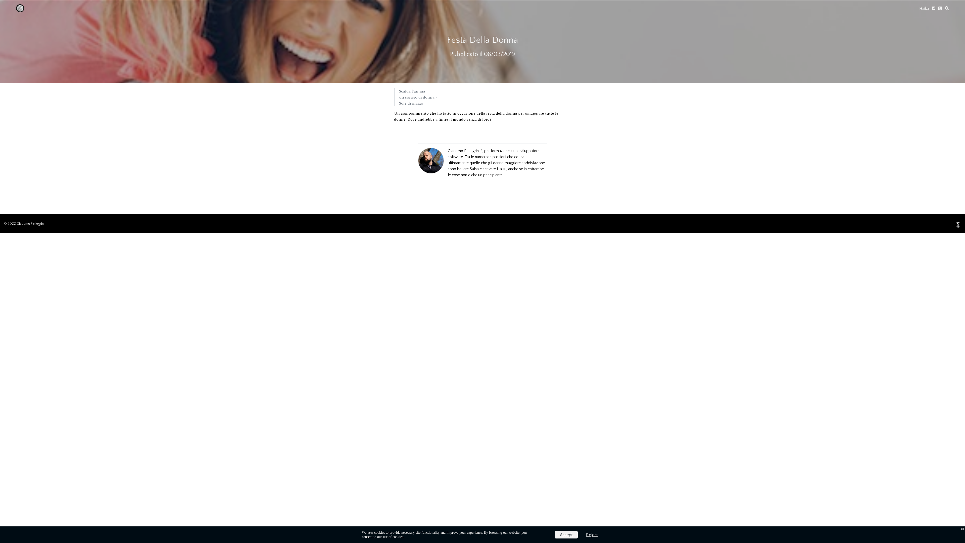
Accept (566, 534)
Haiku (924, 8)
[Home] (20, 11)
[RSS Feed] (940, 8)
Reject (592, 534)
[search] (947, 8)
